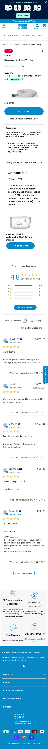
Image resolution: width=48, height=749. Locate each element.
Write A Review (25, 307)
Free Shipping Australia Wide (24, 118)
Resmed (8, 55)
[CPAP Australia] (22, 26)
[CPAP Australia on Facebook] (24, 666)
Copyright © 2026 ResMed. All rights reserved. (24, 743)
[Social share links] (42, 51)
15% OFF (8, 51)
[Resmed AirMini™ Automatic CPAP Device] (20, 222)
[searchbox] (13, 320)
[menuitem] (37, 26)
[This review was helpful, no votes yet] (37, 373)
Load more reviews (24, 573)
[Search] (5, 36)
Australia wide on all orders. (13, 640)
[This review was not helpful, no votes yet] (42, 373)
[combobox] (33, 328)
